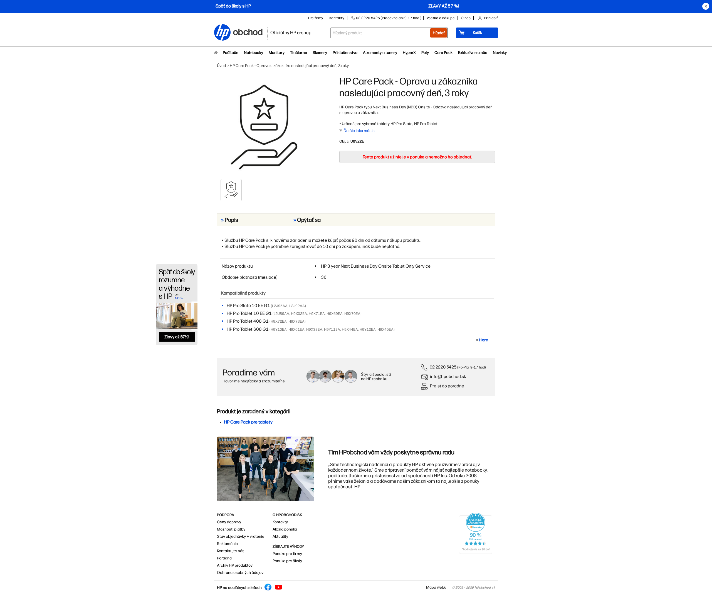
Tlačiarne (298, 52)
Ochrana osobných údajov (240, 572)
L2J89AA (281, 314)
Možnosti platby (231, 529)
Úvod (221, 65)
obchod (248, 31)
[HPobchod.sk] (222, 33)
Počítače (230, 52)
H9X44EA (350, 329)
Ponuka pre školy (287, 561)
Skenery (320, 52)
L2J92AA (297, 306)
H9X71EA (317, 314)
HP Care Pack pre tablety (248, 422)
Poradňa (224, 558)
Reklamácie (227, 543)
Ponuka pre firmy (287, 553)
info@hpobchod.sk (448, 376)
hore (483, 340)
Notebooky (253, 52)
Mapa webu (436, 587)
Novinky (500, 52)
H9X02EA (299, 314)
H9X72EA (279, 321)
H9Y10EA (279, 329)
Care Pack (443, 52)
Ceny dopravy (229, 522)
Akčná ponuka (285, 529)
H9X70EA (352, 314)
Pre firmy (315, 18)
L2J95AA (280, 306)
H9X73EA (296, 321)
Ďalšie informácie (359, 130)
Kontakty (336, 18)
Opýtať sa (307, 219)
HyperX (409, 52)
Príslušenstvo (345, 52)
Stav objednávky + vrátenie (240, 536)
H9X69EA (335, 314)
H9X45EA (385, 329)
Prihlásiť (491, 18)
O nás (466, 18)
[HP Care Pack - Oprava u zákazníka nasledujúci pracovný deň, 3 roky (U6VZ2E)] (264, 127)
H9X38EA (314, 329)
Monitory (277, 52)
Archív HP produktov (235, 565)
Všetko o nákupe (441, 18)
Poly (425, 52)
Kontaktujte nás (230, 551)
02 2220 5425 (443, 367)
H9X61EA (296, 329)
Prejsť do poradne (447, 386)
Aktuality (280, 536)
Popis (229, 219)
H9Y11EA (332, 329)
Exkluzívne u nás (472, 52)
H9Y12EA (368, 329)
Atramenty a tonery (380, 52)
